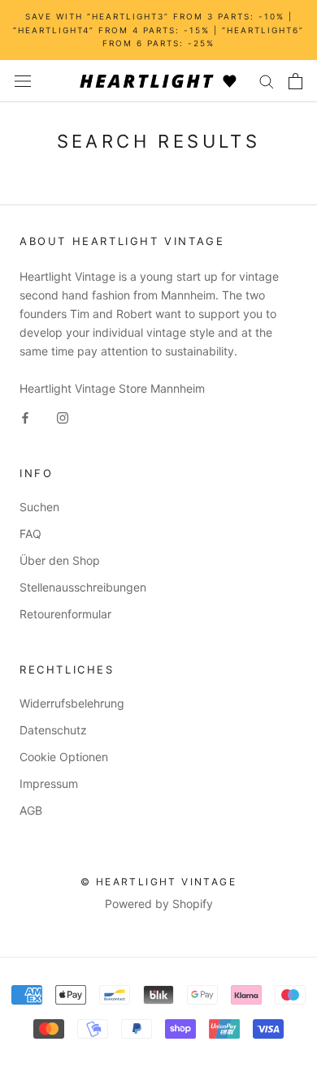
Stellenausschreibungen (83, 587)
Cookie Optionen (64, 757)
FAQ (30, 533)
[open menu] (23, 81)
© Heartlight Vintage (158, 882)
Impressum (49, 783)
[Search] (266, 81)
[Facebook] (25, 416)
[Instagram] (62, 416)
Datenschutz (53, 730)
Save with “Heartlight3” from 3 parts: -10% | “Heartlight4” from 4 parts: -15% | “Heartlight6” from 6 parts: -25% (158, 29)
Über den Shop (60, 560)
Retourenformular (65, 614)
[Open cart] (295, 81)
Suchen (39, 507)
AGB (31, 810)
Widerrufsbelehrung (72, 703)
